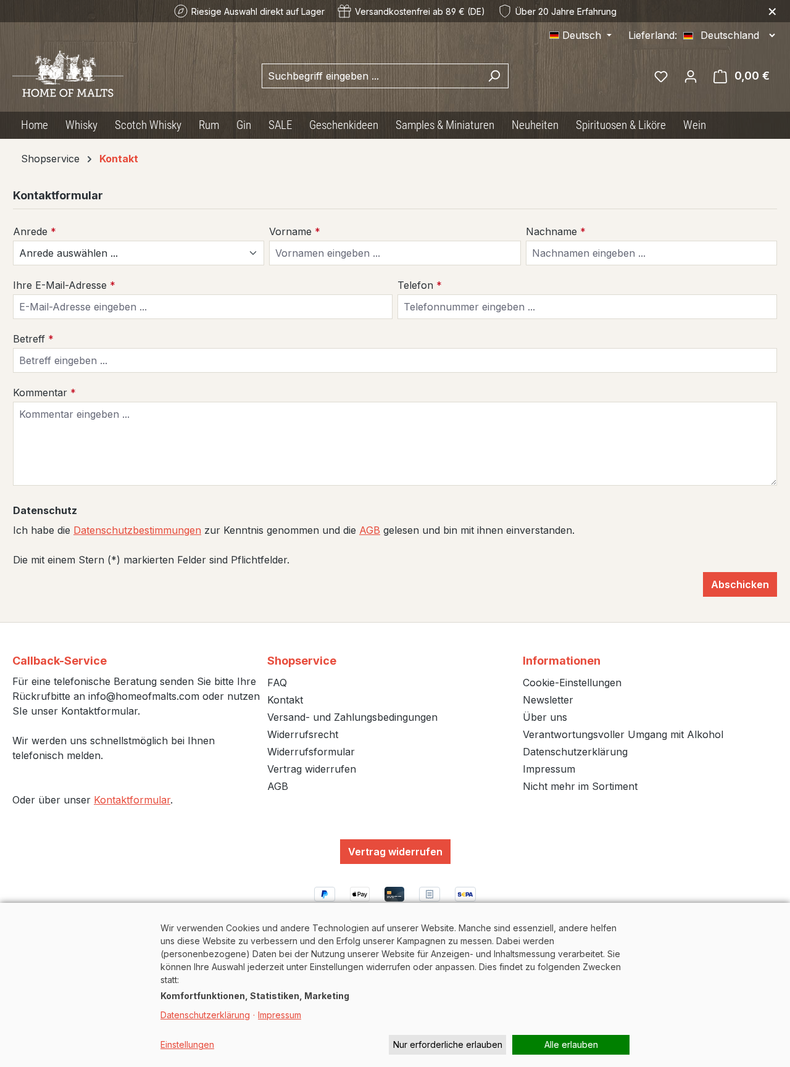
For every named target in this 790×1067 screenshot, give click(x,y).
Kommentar (44, 392)
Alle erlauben (571, 1044)
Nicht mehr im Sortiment (580, 786)
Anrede (34, 231)
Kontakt (285, 700)
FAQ (277, 682)
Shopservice (301, 660)
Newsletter (548, 700)
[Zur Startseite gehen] (67, 74)
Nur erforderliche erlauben (447, 1044)
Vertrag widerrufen (311, 769)
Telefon (419, 285)
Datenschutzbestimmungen (137, 530)
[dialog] (395, 985)
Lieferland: (652, 35)
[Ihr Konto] (690, 76)
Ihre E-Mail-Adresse (64, 285)
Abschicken (740, 584)
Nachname (556, 231)
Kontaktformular (132, 800)
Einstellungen (187, 1044)
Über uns (545, 717)
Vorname (294, 231)
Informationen (562, 660)
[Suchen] (494, 76)
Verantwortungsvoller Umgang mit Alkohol (623, 734)
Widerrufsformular (311, 751)
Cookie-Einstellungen (572, 682)
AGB (369, 530)
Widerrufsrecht (302, 734)
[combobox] (371, 76)
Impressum (549, 769)
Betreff (33, 339)
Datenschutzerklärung (575, 751)
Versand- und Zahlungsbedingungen (352, 717)
